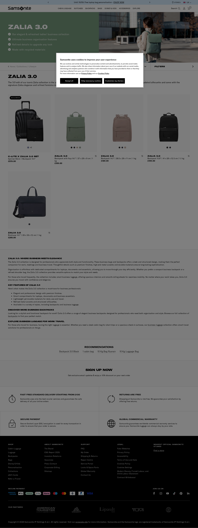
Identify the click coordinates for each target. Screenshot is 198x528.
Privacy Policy (86, 73)
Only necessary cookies (91, 81)
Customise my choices (114, 81)
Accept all (69, 81)
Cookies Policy (103, 73)
